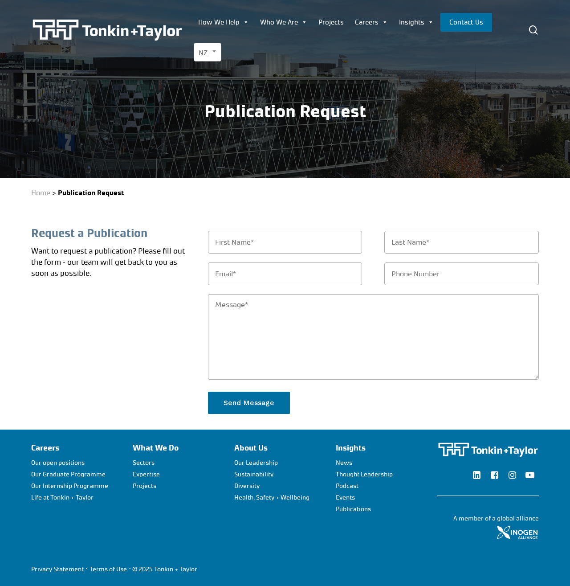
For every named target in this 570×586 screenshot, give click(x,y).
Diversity (247, 486)
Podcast (347, 486)
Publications (353, 509)
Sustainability (253, 474)
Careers (367, 22)
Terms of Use (108, 569)
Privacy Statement (57, 569)
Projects (331, 22)
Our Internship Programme (69, 486)
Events (345, 497)
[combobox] (207, 52)
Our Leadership (256, 463)
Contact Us (466, 22)
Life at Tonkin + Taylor (62, 497)
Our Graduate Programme (68, 474)
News (344, 463)
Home (40, 193)
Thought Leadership (364, 474)
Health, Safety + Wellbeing (271, 497)
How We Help (219, 22)
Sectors (144, 463)
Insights (411, 22)
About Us (251, 448)
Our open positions (58, 463)
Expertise (146, 474)
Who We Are (279, 22)
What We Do (156, 448)
